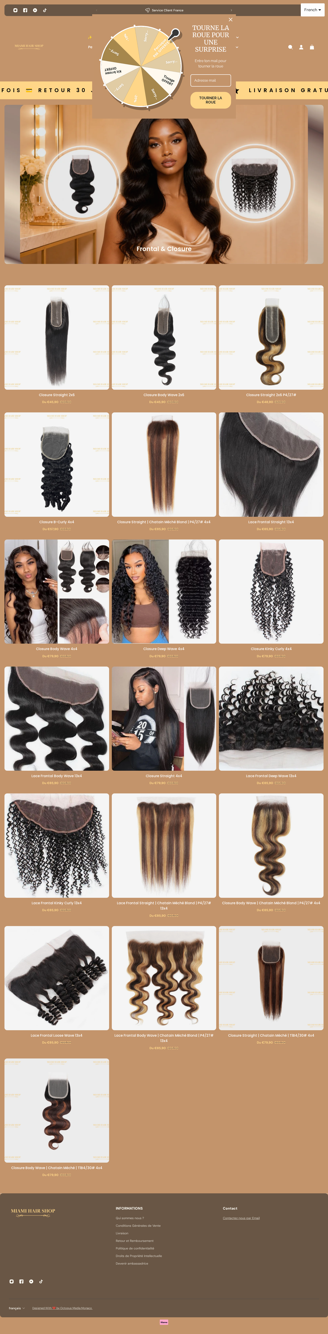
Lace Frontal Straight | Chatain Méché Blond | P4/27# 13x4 (164, 906)
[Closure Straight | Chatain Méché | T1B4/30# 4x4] (271, 978)
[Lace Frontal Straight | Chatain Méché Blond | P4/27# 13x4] (164, 845)
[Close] (230, 19)
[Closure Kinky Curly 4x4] (271, 591)
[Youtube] (35, 10)
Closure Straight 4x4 (164, 776)
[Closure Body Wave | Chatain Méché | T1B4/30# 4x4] (56, 1110)
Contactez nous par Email (241, 1218)
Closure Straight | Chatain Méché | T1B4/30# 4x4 (271, 1035)
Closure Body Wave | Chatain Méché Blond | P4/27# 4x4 (271, 903)
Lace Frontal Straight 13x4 (271, 522)
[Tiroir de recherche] (290, 47)
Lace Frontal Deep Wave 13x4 (271, 776)
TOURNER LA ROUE (210, 100)
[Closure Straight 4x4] (164, 719)
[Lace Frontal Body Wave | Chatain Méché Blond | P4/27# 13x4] (164, 978)
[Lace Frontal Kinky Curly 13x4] (56, 845)
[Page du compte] (301, 47)
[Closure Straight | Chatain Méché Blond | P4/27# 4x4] (164, 464)
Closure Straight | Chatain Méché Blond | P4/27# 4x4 (164, 522)
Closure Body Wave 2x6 (163, 395)
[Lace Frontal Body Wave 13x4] (56, 719)
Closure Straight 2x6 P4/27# (271, 395)
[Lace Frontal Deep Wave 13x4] (271, 719)
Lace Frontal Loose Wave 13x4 (57, 1035)
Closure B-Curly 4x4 (56, 522)
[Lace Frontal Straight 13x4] (271, 464)
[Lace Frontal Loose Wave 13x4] (56, 978)
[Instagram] (15, 10)
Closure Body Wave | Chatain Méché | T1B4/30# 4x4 (56, 1168)
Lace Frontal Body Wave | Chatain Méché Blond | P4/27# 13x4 (164, 1038)
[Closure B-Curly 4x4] (56, 464)
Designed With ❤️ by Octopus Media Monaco (62, 1308)
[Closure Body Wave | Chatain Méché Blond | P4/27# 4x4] (271, 845)
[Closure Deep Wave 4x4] (164, 591)
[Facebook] (25, 10)
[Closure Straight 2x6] (56, 337)
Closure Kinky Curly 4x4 (271, 649)
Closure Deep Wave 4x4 (164, 649)
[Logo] (29, 47)
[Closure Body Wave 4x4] (56, 591)
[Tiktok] (45, 10)
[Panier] (312, 47)
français (15, 1308)
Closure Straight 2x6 (57, 395)
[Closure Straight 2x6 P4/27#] (271, 337)
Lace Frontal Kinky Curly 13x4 (57, 903)
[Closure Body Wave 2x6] (164, 337)
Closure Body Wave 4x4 (56, 649)
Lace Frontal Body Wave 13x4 (56, 776)
